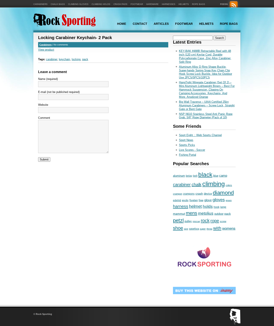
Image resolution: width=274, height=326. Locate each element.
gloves (219, 199)
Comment (44, 117)
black (205, 174)
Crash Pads (120, 4)
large (223, 207)
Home (121, 23)
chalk (196, 184)
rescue (196, 221)
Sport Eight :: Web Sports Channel (200, 135)
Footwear (137, 4)
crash (199, 193)
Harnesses (168, 4)
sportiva (194, 228)
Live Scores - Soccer (192, 149)
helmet (195, 206)
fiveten (193, 200)
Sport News (186, 140)
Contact (140, 23)
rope (214, 220)
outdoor (218, 213)
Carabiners (40, 4)
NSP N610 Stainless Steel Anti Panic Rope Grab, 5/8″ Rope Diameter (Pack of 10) (205, 115)
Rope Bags (198, 4)
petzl (178, 220)
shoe (178, 228)
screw (223, 221)
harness (180, 206)
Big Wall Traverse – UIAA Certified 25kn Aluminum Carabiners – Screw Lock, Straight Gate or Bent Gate (207, 105)
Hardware (152, 4)
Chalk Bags (58, 4)
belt (195, 175)
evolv (185, 200)
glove (208, 200)
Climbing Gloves (78, 4)
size (186, 229)
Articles (161, 23)
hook (216, 207)
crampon (177, 193)
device (208, 193)
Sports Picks (187, 145)
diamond (223, 193)
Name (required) (48, 79)
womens (228, 228)
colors (229, 185)
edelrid (177, 200)
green (229, 200)
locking (76, 59)
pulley (188, 221)
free (201, 200)
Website (43, 104)
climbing (213, 183)
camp (223, 175)
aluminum (179, 175)
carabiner (51, 59)
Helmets (184, 4)
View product (46, 49)
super (203, 229)
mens (191, 213)
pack (85, 59)
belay (189, 175)
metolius (205, 213)
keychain (64, 59)
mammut (179, 213)
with (217, 228)
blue (215, 175)
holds (208, 206)
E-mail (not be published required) (59, 92)
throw (209, 229)
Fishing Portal (187, 154)
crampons (189, 193)
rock (205, 220)
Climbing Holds (101, 4)
